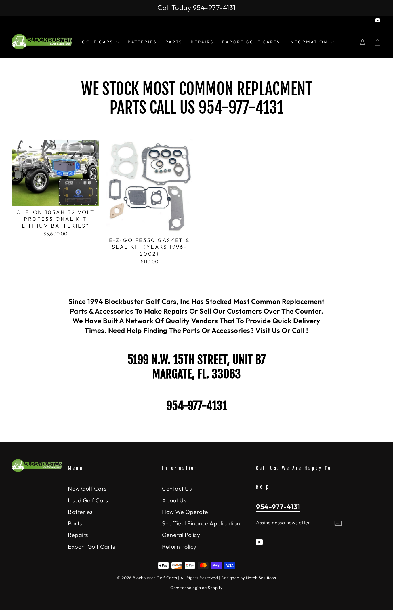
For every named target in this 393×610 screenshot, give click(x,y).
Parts (173, 42)
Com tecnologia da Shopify (196, 587)
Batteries (142, 42)
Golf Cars (98, 42)
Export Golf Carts (251, 42)
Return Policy (179, 546)
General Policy (181, 534)
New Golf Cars (87, 488)
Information (309, 42)
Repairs (202, 42)
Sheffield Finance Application (201, 523)
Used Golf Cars (88, 500)
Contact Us (177, 488)
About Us (174, 500)
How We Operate (185, 511)
